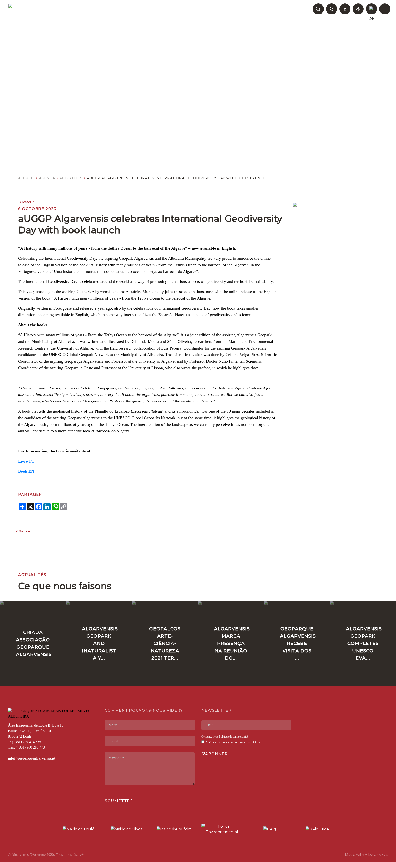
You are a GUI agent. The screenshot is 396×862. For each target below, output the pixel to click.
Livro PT (26, 461)
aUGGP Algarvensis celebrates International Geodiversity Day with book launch (176, 178)
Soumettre (119, 801)
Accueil (26, 178)
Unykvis (381, 854)
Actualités (71, 178)
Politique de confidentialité (233, 736)
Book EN (26, 471)
